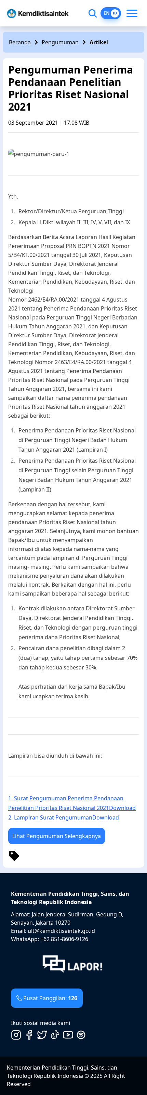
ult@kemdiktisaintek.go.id (61, 931)
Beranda (20, 42)
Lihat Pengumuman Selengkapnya (56, 836)
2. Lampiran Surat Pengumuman (50, 817)
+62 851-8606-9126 (64, 939)
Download (122, 808)
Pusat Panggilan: (50, 998)
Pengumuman (60, 42)
